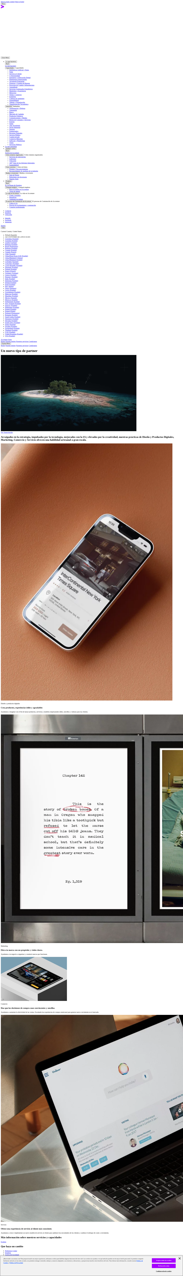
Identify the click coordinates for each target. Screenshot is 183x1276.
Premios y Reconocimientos (18, 169)
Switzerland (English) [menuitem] (12, 328)
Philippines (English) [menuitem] (12, 307)
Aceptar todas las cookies (163, 1260)
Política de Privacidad (16, 1263)
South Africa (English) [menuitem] (12, 323)
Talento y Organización (17, 102)
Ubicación (12, 161)
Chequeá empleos (11, 187)
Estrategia (12, 97)
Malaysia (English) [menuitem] (11, 294)
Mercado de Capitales (16, 114)
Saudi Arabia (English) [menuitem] (12, 317)
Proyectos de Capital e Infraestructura (21, 85)
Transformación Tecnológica (18, 104)
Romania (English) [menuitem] (11, 315)
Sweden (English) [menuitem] (11, 326)
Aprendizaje (13, 87)
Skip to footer (19, 2)
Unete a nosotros (15, 195)
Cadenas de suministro (16, 98)
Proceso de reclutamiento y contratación (22, 205)
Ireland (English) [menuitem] (10, 283)
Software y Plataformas (17, 141)
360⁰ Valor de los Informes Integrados (22, 163)
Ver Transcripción (7, 432)
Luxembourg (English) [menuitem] (12, 292)
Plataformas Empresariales (18, 79)
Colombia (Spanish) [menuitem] (11, 262)
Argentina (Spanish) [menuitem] (12, 239)
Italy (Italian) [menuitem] (9, 286)
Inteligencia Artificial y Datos (19, 70)
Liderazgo (12, 159)
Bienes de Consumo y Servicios (20, 120)
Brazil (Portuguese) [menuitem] (11, 246)
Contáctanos (33, 346)
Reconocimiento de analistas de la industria (23, 171)
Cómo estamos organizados (14, 155)
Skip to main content (8, 2)
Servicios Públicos (15, 144)
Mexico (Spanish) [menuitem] (11, 298)
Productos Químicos (16, 116)
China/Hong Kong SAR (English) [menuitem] (16, 256)
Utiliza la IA (13, 203)
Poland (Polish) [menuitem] (10, 311)
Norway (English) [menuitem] (11, 305)
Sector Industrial (14, 127)
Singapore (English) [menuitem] (11, 319)
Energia (12, 122)
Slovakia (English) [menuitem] (11, 321)
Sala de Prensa (14, 175)
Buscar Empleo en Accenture (19, 189)
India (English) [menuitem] (10, 279)
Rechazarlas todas (163, 1266)
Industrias (9, 106)
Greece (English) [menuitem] (10, 275)
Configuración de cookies (163, 1271)
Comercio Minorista (16, 139)
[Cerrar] (179, 1258)
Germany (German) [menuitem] (11, 273)
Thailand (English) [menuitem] (11, 330)
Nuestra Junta (13, 179)
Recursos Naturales (15, 133)
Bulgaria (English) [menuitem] (11, 248)
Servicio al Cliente (15, 74)
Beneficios (12, 197)
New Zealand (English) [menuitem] (13, 304)
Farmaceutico (13, 131)
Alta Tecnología (14, 125)
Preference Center (11, 1251)
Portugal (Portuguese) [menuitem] (12, 313)
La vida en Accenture (12, 193)
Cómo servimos (11, 167)
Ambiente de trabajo (16, 199)
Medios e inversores (12, 173)
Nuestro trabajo (10, 346)
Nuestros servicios (22, 346)
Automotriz (13, 110)
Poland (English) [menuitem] (10, 309)
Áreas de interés (14, 191)
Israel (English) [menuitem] (10, 284)
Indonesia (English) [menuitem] (11, 281)
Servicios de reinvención (17, 157)
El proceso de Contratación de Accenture (18, 201)
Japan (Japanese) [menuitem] (10, 288)
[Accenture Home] (2, 8)
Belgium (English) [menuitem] (11, 244)
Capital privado (14, 137)
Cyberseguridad (14, 76)
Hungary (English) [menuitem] (11, 277)
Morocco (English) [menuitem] (11, 300)
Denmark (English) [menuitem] (11, 267)
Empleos (8, 213)
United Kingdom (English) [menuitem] (14, 334)
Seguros (12, 129)
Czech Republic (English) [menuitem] (13, 265)
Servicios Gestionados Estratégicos (21, 89)
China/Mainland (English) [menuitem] (13, 260)
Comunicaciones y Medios (18, 118)
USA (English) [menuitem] (10, 336)
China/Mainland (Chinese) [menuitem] (14, 258)
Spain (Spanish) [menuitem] (10, 324)
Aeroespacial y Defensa (17, 108)
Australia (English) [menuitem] (11, 241)
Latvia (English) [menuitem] (10, 290)
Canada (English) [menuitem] (11, 250)
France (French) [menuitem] (10, 271)
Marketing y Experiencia (17, 91)
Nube (11, 72)
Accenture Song (6, 339)
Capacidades (10, 68)
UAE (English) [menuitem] (10, 332)
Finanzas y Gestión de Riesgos (19, 83)
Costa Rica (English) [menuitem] (12, 264)
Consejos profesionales (17, 207)
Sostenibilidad (14, 100)
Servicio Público (14, 135)
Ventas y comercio (15, 95)
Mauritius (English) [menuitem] (11, 296)
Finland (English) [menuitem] (11, 269)
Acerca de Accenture (12, 1255)
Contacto (8, 211)
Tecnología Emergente (16, 81)
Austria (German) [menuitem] (11, 243)
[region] (91, 1266)
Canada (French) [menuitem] (10, 252)
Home (3, 346)
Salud (11, 124)
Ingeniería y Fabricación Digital (19, 78)
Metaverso (12, 93)
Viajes (11, 143)
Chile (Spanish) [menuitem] (10, 254)
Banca (11, 112)
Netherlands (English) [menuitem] (12, 302)
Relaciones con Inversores (18, 177)
